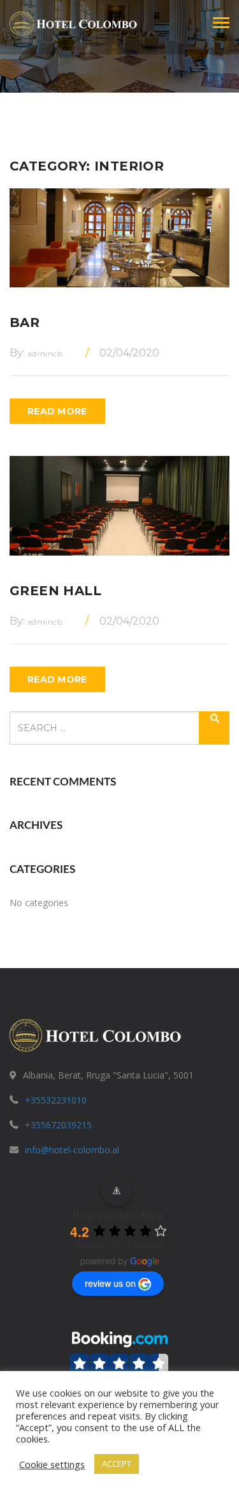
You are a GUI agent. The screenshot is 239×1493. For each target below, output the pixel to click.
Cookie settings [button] (52, 1464)
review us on (110, 1283)
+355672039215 (58, 1125)
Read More (57, 411)
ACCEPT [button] (116, 1463)
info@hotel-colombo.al (72, 1150)
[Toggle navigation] (221, 22)
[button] (120, 1358)
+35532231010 (56, 1100)
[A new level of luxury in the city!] (73, 22)
